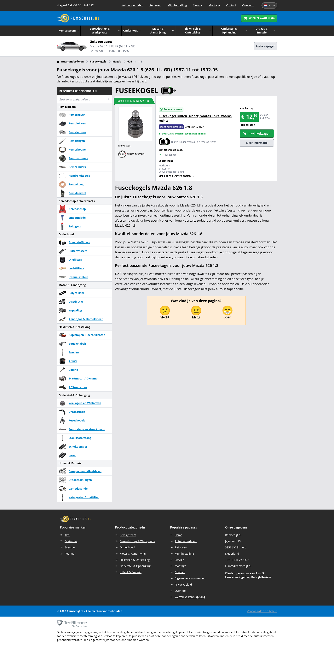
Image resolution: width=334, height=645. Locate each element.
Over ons (248, 5)
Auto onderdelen (132, 5)
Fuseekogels (98, 61)
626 (129, 61)
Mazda (116, 61)
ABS (128, 145)
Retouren (155, 5)
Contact (231, 5)
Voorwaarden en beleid (262, 611)
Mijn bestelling (177, 5)
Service (197, 5)
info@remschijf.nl (239, 566)
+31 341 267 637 (238, 560)
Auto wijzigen (265, 46)
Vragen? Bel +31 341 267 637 (75, 5)
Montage (214, 5)
